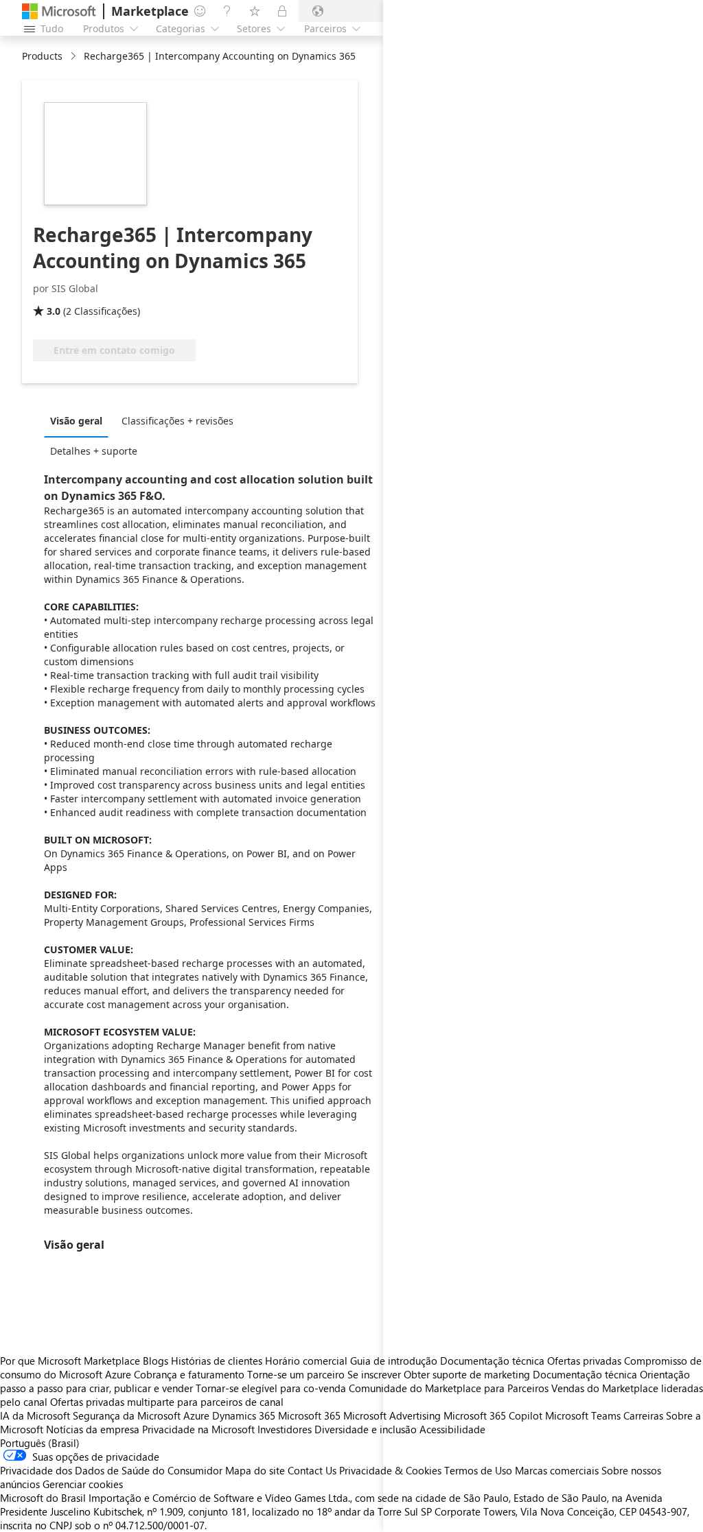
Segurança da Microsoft (127, 1415)
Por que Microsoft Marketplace (70, 1360)
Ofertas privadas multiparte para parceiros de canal (167, 1402)
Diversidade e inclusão (365, 1429)
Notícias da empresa (92, 1429)
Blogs (155, 1360)
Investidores (284, 1429)
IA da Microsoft (35, 1415)
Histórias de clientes (216, 1360)
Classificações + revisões (177, 420)
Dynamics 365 (243, 1415)
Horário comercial (306, 1360)
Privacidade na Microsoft (198, 1429)
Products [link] (42, 55)
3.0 (53, 311)
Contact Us (312, 1470)
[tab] (79, 420)
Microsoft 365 (309, 1415)
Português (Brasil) (40, 1443)
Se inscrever (374, 1374)
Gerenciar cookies (83, 1484)
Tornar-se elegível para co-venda (271, 1388)
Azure (196, 1415)
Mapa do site (255, 1470)
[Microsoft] (59, 11)
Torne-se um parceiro (296, 1374)
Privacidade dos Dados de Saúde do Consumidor (111, 1470)
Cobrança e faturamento (189, 1374)
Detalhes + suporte (93, 450)
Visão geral (76, 420)
